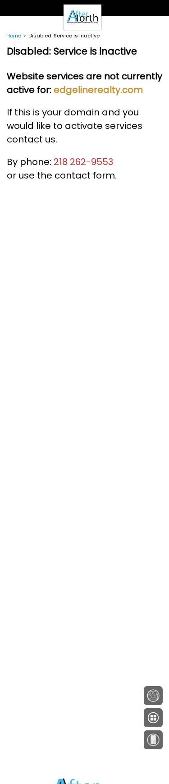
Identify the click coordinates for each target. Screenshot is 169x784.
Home (13, 35)
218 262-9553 (83, 162)
